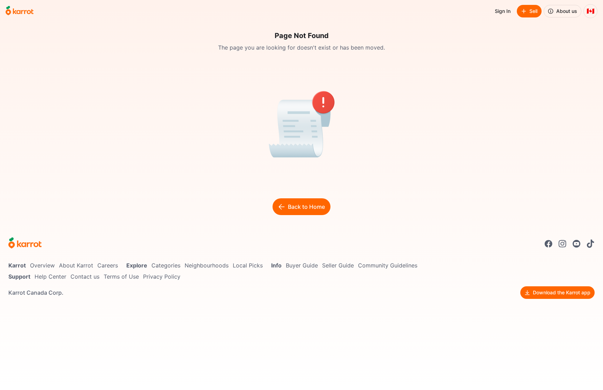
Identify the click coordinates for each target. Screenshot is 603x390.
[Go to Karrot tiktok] (590, 244)
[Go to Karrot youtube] (576, 244)
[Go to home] (20, 11)
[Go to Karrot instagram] (562, 244)
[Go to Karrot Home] (25, 243)
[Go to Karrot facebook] (548, 244)
